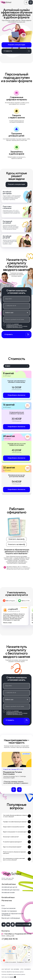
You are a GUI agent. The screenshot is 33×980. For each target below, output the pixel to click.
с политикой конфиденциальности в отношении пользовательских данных (14, 325)
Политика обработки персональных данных (13, 971)
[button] (16, 44)
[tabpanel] (16, 401)
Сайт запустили (8, 977)
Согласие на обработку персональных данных (13, 974)
